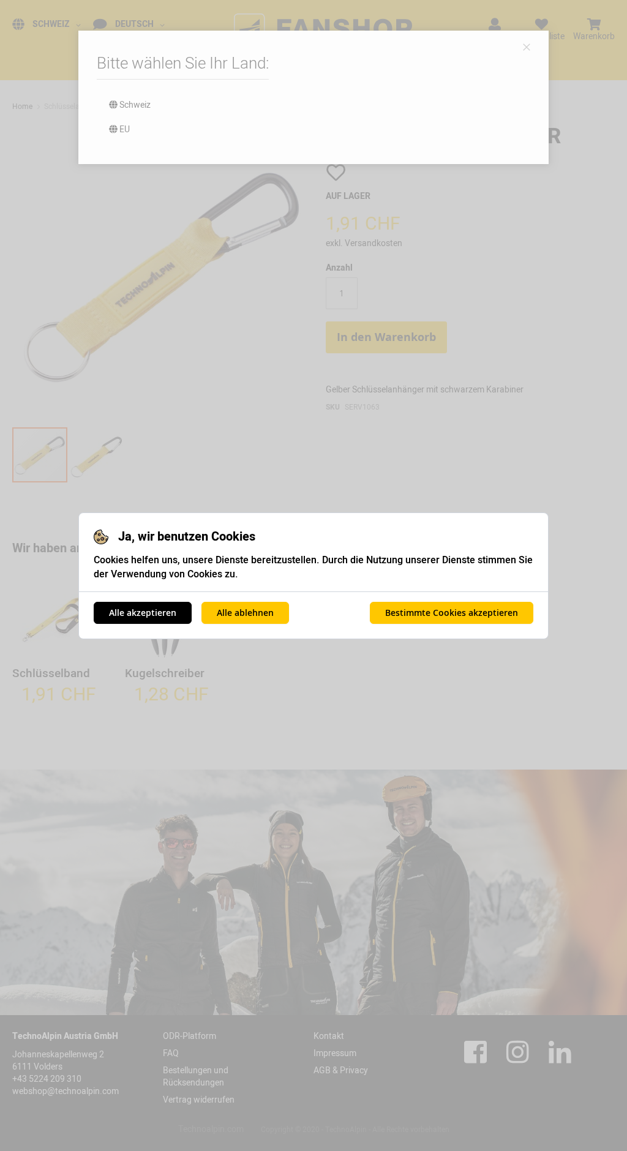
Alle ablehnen (245, 612)
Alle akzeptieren (142, 612)
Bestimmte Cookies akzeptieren (451, 612)
